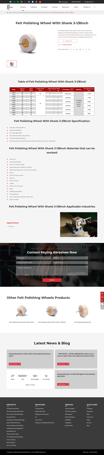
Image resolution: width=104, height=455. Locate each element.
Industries (33, 7)
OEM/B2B (68, 420)
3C (36, 417)
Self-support (68, 414)
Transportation (39, 408)
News (76, 7)
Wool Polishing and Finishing (27, 12)
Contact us (67, 41)
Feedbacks (68, 422)
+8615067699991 (76, 1)
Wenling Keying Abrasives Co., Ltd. (24, 452)
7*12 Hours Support (70, 411)
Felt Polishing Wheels (42, 12)
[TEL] (102, 300)
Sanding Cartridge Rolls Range (15, 420)
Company (44, 7)
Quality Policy (69, 425)
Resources (65, 7)
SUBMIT (52, 280)
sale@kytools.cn (89, 1)
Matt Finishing (11, 442)
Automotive (38, 420)
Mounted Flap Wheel (13, 408)
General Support (70, 408)
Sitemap (85, 452)
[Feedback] (102, 307)
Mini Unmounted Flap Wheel (15, 411)
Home (10, 12)
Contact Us (86, 7)
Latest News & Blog (52, 343)
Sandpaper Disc (11, 431)
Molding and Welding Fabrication (44, 422)
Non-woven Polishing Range (15, 414)
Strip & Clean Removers (13, 422)
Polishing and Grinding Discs (15, 428)
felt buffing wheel (73, 35)
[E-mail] (102, 297)
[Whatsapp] (102, 293)
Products (23, 7)
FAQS (88, 420)
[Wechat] (102, 304)
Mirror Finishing (11, 445)
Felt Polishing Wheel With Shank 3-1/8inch (62, 12)
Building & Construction (42, 414)
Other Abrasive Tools (13, 434)
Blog (88, 425)
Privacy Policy (93, 452)
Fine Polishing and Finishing (15, 437)
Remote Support (70, 417)
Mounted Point (11, 417)
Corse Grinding (11, 439)
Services (55, 7)
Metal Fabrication (40, 411)
